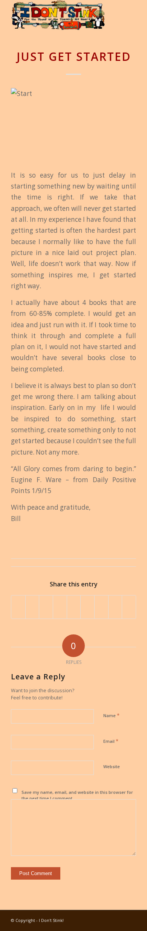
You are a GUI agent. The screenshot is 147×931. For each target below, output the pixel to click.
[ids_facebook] (61, 15)
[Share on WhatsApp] (46, 606)
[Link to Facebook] (107, 919)
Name (111, 715)
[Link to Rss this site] (130, 919)
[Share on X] (32, 606)
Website (111, 766)
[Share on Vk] (101, 606)
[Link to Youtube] (85, 919)
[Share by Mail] (129, 606)
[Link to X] (119, 919)
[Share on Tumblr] (87, 606)
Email (110, 741)
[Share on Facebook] (18, 606)
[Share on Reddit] (115, 606)
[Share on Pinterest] (60, 606)
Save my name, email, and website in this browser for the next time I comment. (77, 795)
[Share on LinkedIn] (74, 606)
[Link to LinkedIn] (96, 919)
